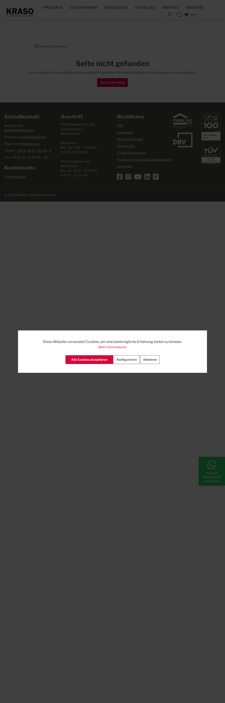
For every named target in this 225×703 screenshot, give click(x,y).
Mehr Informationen (112, 347)
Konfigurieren (127, 359)
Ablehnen (150, 359)
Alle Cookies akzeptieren (89, 359)
